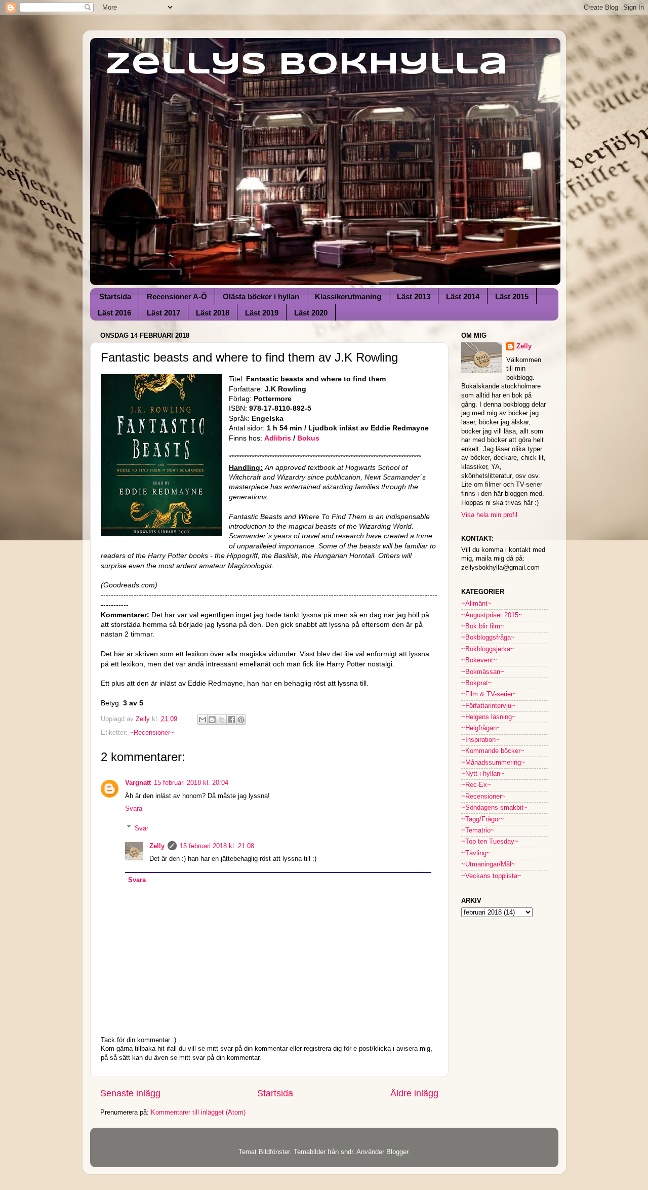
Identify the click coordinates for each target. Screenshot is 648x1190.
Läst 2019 (261, 312)
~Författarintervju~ (488, 705)
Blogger (397, 1152)
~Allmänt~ (476, 603)
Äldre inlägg (414, 1093)
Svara (133, 808)
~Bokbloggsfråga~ (488, 637)
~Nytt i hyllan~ (482, 773)
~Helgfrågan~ (481, 728)
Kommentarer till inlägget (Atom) (198, 1112)
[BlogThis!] (212, 720)
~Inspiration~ (480, 739)
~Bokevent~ (479, 660)
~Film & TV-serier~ (489, 694)
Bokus (308, 438)
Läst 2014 (462, 296)
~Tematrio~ (478, 830)
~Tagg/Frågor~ (482, 819)
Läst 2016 (114, 312)
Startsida (115, 296)
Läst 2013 (413, 296)
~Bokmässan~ (482, 672)
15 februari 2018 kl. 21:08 (217, 846)
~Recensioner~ (152, 732)
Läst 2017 (163, 312)
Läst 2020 (311, 312)
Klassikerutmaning (348, 296)
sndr (347, 1152)
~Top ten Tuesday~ (489, 841)
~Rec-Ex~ (476, 784)
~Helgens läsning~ (488, 717)
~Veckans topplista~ (491, 876)
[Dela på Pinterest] (241, 720)
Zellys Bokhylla (306, 65)
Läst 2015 (512, 296)
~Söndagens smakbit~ (494, 807)
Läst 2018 (212, 312)
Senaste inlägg (130, 1093)
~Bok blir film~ (482, 626)
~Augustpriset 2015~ (491, 615)
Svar (141, 827)
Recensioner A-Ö (177, 296)
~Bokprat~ (476, 683)
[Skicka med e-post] (202, 720)
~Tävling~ (476, 853)
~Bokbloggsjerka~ (487, 649)
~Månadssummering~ (493, 762)
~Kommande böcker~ (492, 751)
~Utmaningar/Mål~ (488, 864)
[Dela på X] (222, 720)
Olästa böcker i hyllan (261, 296)
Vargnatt (138, 782)
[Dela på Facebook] (231, 720)
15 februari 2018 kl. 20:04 (191, 782)
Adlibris (278, 438)
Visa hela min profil (489, 515)
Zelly (157, 846)
